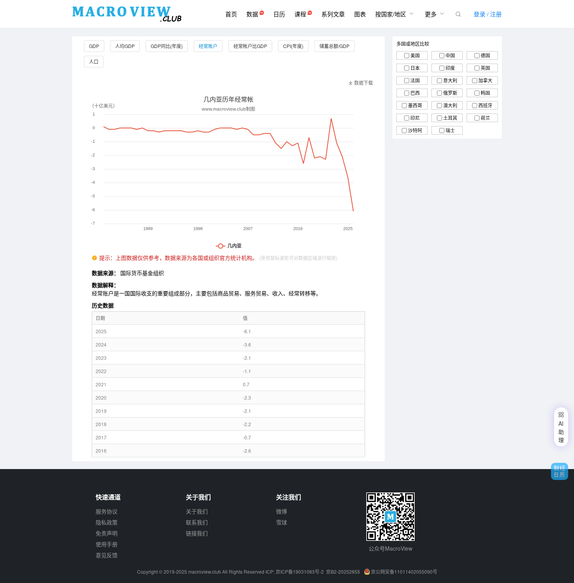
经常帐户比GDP (250, 46)
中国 (450, 55)
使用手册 (107, 544)
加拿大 (485, 80)
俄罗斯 (450, 92)
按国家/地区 (395, 13)
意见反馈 (107, 555)
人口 (93, 61)
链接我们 (197, 533)
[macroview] (127, 14)
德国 (485, 55)
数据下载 (360, 82)
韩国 (485, 92)
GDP (94, 46)
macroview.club (204, 571)
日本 (415, 67)
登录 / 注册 (488, 14)
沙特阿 (415, 130)
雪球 (281, 522)
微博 (281, 511)
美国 (415, 55)
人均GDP (125, 46)
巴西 (415, 92)
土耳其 (450, 117)
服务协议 (107, 511)
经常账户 (208, 46)
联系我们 (197, 522)
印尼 (415, 117)
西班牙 (485, 105)
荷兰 (485, 117)
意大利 (450, 80)
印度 (450, 67)
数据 (253, 14)
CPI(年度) (293, 46)
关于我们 (197, 511)
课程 (301, 14)
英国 (485, 67)
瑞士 (450, 130)
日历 (279, 14)
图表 (360, 14)
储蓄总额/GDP (334, 46)
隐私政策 (107, 522)
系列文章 (333, 14)
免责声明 (107, 533)
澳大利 (450, 105)
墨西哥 (415, 105)
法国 (415, 80)
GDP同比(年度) (167, 46)
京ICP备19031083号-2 (300, 571)
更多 (435, 13)
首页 (231, 14)
